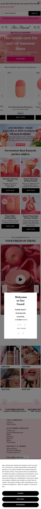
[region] (20, 484)
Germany (18, 320)
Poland (23, 328)
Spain (20, 320)
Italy (18, 328)
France (24, 320)
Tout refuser (20, 499)
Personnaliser (20, 505)
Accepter (20, 493)
